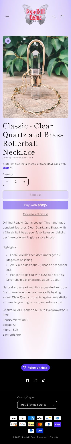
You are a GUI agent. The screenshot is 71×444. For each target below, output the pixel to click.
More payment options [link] (35, 214)
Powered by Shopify (47, 437)
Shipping (7, 158)
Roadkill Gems (29, 437)
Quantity (8, 174)
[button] (7, 16)
